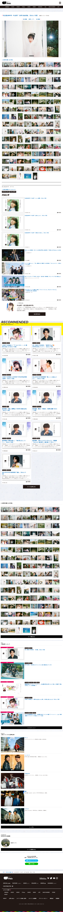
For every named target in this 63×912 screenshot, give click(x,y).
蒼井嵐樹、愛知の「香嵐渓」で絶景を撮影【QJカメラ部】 (44, 409)
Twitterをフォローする (32, 860)
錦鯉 (25, 791)
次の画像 (38, 19)
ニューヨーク (27, 755)
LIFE (39, 892)
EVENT (6, 894)
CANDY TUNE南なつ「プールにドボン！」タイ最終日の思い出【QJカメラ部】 (14, 346)
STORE (53, 892)
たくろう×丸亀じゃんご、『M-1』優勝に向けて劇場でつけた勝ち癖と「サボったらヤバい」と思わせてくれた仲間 (43, 264)
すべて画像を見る (31, 636)
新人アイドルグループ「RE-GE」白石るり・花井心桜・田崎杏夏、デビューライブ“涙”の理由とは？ (43, 276)
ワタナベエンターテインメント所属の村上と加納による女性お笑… (36, 739)
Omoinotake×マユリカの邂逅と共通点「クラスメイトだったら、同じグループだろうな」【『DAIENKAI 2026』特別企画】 (41, 290)
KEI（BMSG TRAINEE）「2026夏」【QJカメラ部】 (35, 649)
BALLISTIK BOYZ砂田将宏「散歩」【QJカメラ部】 (14, 473)
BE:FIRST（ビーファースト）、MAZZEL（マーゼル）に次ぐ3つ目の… (36, 775)
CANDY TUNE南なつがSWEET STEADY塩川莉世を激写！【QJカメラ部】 (14, 377)
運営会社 (51, 898)
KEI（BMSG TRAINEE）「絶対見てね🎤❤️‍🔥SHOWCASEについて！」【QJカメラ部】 (43, 346)
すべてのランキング (31, 727)
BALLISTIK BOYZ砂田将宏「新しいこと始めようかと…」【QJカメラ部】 (44, 377)
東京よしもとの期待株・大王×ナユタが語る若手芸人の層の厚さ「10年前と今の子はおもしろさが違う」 (43, 251)
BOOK (34, 892)
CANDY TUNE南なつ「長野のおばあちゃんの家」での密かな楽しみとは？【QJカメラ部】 (42, 699)
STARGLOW (27, 773)
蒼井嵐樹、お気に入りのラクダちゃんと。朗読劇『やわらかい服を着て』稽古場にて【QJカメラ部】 (44, 441)
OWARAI (6, 892)
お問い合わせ (11, 898)
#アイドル (12, 186)
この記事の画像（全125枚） (7, 59)
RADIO (29, 892)
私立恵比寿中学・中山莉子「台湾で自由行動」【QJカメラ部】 (20, 15)
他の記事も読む (37, 314)
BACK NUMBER (46, 892)
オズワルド (27, 808)
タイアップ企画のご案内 (21, 898)
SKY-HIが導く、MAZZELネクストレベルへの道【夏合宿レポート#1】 (38, 664)
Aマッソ (26, 737)
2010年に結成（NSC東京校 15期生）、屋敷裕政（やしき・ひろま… (36, 756)
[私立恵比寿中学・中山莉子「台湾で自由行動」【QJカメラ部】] (5, 64)
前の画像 (25, 19)
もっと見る (31, 827)
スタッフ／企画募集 (32, 898)
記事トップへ (31, 19)
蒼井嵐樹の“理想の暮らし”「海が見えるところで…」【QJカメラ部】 (13, 441)
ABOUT (5, 898)
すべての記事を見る (31, 486)
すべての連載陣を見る (31, 849)
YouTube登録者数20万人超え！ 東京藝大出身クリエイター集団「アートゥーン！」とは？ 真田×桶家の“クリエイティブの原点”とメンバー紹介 (43, 715)
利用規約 (57, 898)
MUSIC (12, 892)
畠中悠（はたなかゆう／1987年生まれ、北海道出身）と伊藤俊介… (36, 810)
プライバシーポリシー (43, 898)
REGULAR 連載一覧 (9, 872)
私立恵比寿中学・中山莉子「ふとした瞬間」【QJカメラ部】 (36, 198)
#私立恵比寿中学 (5, 186)
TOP (3, 872)
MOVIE (17, 892)
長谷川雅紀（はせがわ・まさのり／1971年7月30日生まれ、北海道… (36, 792)
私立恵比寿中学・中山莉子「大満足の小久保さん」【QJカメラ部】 (37, 232)
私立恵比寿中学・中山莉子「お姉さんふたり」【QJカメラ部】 (36, 215)
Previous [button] (2, 842)
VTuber (23, 892)
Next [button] (60, 842)
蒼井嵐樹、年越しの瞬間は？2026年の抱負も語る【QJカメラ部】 (14, 409)
